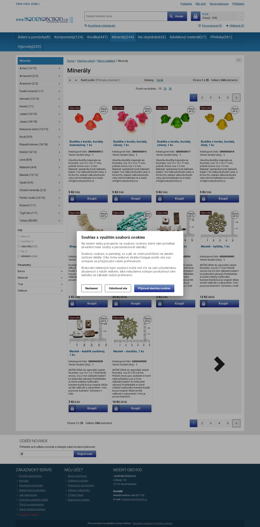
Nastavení (91, 288)
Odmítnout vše (118, 288)
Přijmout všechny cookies (154, 288)
